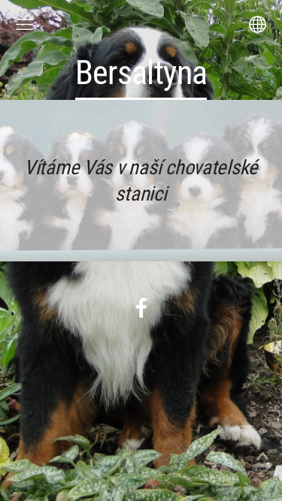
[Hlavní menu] (24, 24)
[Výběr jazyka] (257, 24)
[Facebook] (141, 307)
